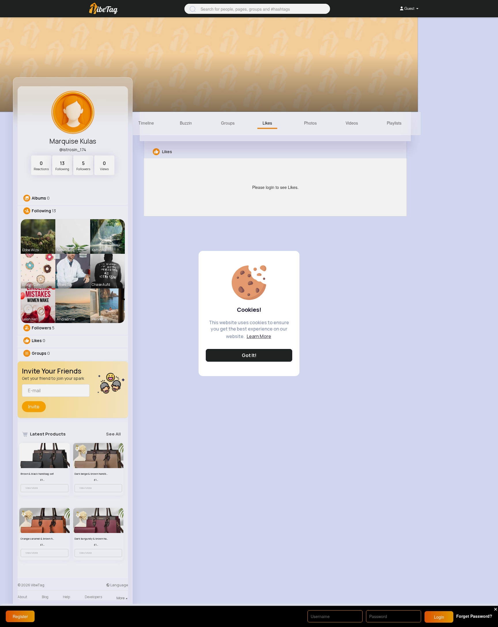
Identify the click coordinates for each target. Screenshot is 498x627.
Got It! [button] (249, 355)
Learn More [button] (259, 336)
